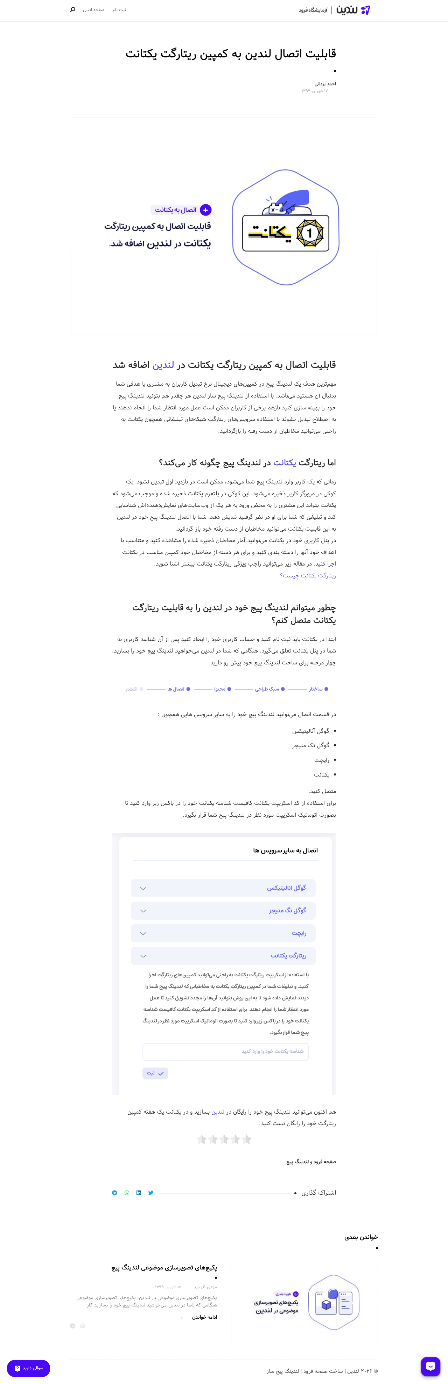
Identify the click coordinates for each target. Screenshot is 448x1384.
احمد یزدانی (325, 84)
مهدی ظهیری (205, 1287)
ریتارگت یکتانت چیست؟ (308, 576)
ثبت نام (119, 10)
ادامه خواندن (204, 1317)
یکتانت (284, 463)
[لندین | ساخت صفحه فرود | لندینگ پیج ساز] (334, 10)
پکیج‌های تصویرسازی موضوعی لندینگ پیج (164, 1267)
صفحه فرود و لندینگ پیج (311, 1162)
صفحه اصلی (93, 10)
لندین (163, 365)
